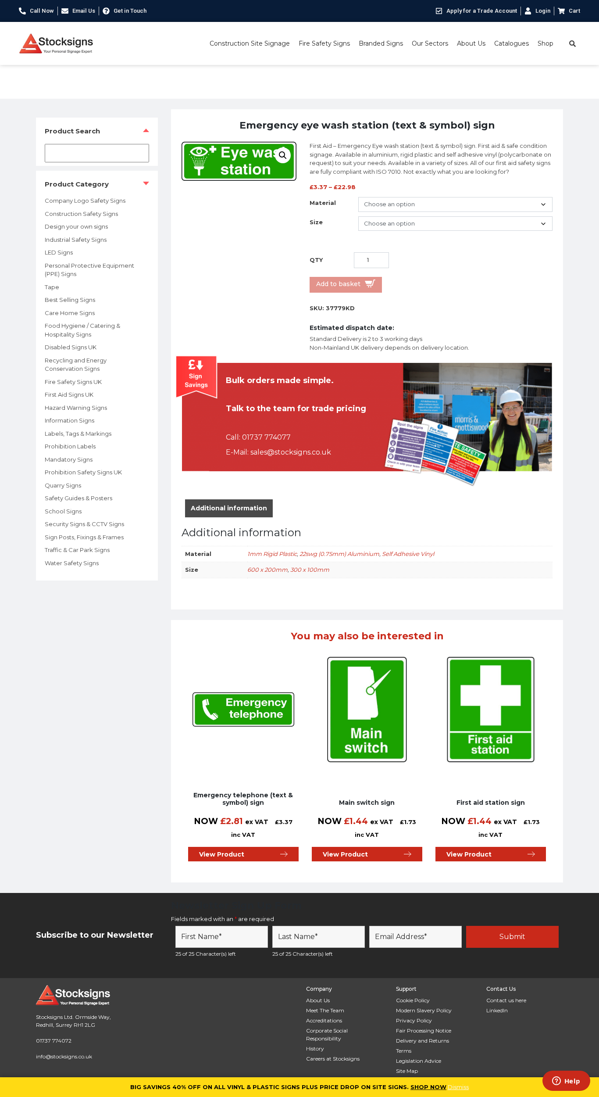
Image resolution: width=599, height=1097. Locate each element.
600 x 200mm (267, 569)
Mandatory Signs (69, 459)
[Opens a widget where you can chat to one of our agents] (566, 1082)
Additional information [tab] (229, 508)
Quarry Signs (63, 485)
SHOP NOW (428, 1086)
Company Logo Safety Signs (85, 200)
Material (323, 202)
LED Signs (59, 252)
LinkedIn (497, 1010)
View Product (221, 854)
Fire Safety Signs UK (73, 381)
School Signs (63, 511)
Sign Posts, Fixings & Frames (84, 537)
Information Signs (69, 420)
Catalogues (511, 43)
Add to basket (338, 284)
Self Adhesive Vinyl (408, 553)
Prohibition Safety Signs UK (83, 472)
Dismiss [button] (458, 1086)
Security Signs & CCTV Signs (84, 523)
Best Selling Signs (70, 299)
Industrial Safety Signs (76, 239)
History (315, 1048)
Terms (403, 1050)
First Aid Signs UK (69, 394)
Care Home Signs (70, 312)
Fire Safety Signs (324, 43)
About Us (471, 43)
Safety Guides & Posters (78, 498)
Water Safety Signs (72, 562)
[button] (283, 155)
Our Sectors (430, 43)
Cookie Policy (413, 1000)
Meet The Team (325, 1010)
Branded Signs (381, 43)
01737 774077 (266, 437)
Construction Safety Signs (81, 213)
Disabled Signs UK (70, 347)
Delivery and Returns (422, 1040)
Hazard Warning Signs (76, 407)
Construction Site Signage (250, 43)
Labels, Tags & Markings (78, 433)
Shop (545, 43)
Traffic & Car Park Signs (77, 549)
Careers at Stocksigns (333, 1058)
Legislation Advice (418, 1061)
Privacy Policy (414, 1020)
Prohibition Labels (70, 446)
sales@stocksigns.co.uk (290, 452)
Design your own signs (76, 226)
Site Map (407, 1071)
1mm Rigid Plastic (272, 553)
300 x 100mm (309, 569)
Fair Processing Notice (423, 1030)
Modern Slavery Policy (424, 1010)
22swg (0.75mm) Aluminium (339, 553)
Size (316, 222)
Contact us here (506, 1000)
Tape (52, 286)
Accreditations (324, 1020)
